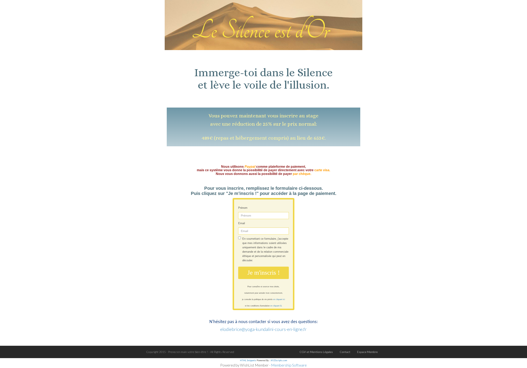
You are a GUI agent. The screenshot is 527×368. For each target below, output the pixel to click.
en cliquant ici (279, 299)
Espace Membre (367, 352)
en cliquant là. (276, 306)
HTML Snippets (248, 360)
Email (241, 223)
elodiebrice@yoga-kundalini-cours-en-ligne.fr (263, 329)
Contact (345, 352)
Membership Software (289, 365)
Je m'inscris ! (263, 272)
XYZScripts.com (279, 360)
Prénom (242, 207)
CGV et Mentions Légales (316, 352)
